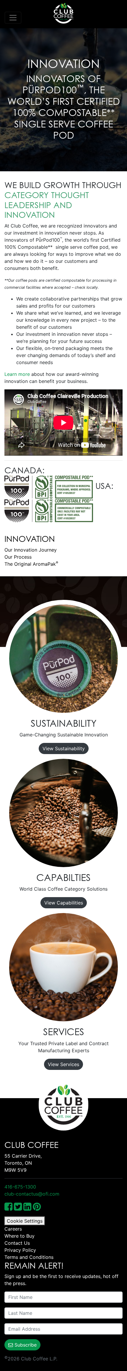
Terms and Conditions (28, 1257)
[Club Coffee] (63, 13)
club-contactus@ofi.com (31, 1194)
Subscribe (25, 1345)
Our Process (18, 557)
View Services (63, 1064)
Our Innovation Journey (30, 550)
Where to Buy (19, 1236)
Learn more (17, 374)
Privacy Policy (20, 1250)
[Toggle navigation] (13, 18)
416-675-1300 (20, 1187)
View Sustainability (64, 748)
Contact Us (17, 1243)
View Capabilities (63, 903)
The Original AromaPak (31, 564)
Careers (13, 1229)
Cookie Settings (25, 1221)
